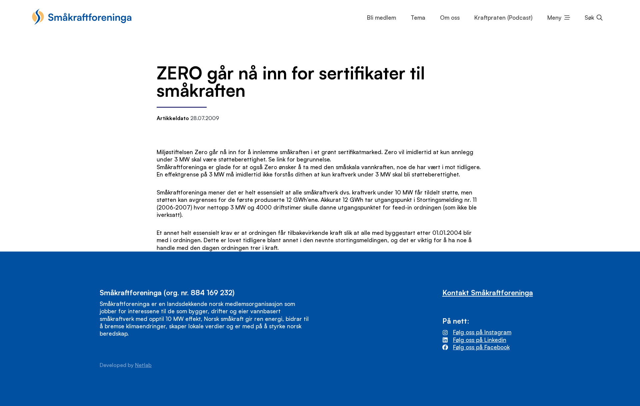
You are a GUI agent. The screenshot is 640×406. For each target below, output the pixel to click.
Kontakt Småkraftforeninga (487, 292)
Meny (554, 17)
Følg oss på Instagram (482, 332)
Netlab (143, 365)
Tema (418, 17)
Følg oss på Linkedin (479, 339)
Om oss (450, 17)
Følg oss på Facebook (481, 347)
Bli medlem (381, 17)
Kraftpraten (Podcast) (503, 17)
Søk (589, 17)
